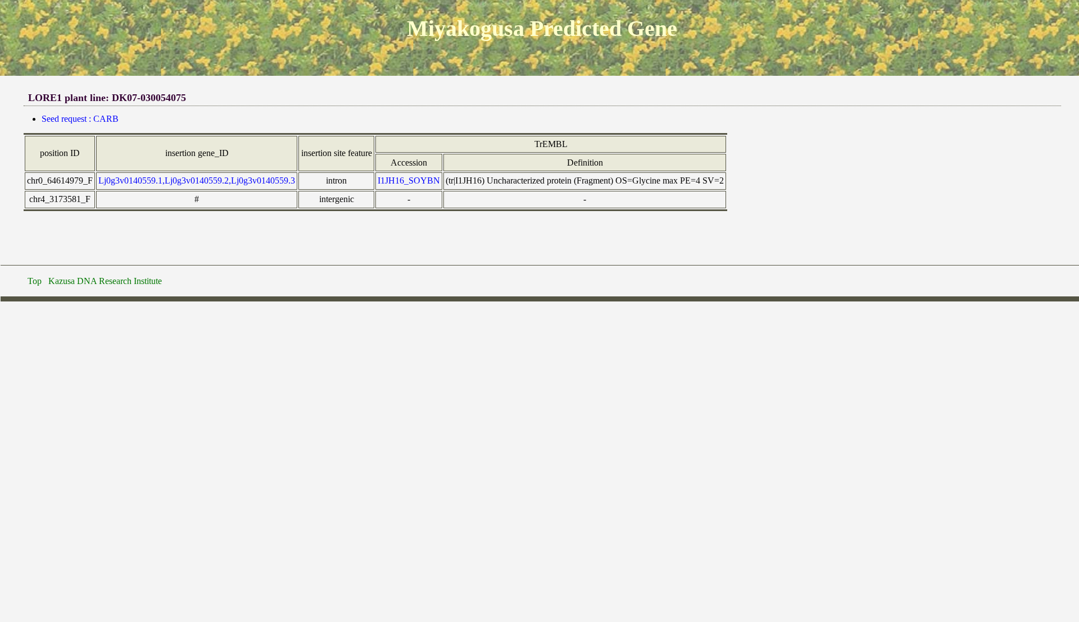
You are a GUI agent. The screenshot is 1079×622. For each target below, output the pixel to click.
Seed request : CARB (80, 119)
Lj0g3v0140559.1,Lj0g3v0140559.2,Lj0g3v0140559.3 (196, 180)
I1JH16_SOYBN (409, 180)
